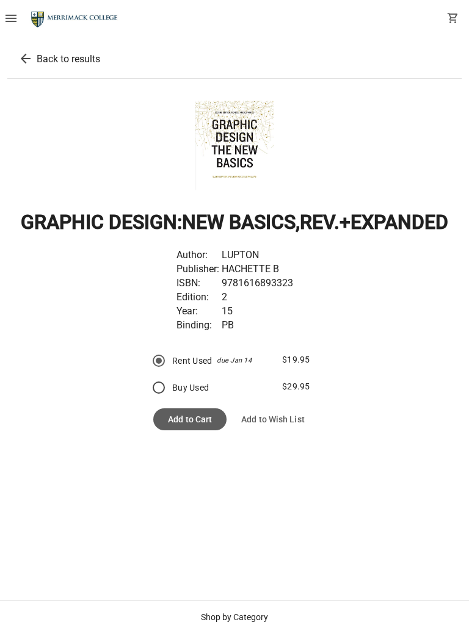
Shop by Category (234, 617)
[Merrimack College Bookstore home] (75, 19)
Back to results (68, 59)
